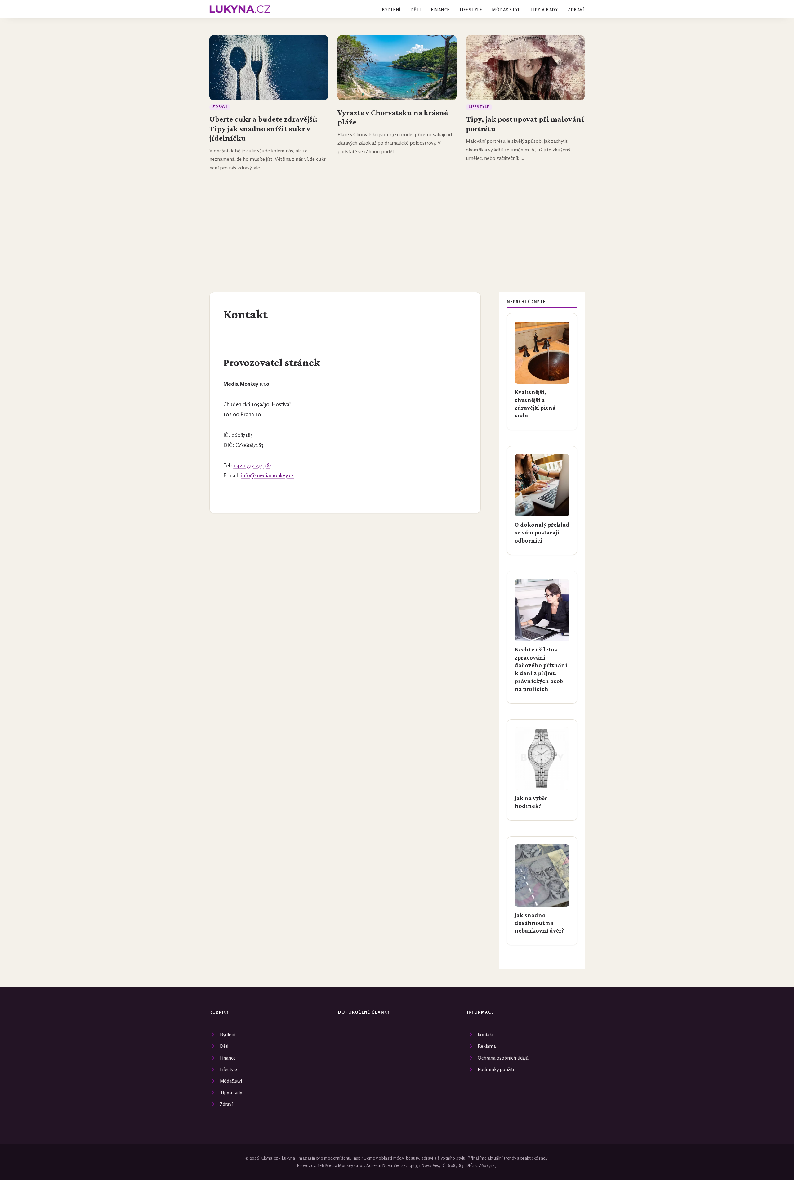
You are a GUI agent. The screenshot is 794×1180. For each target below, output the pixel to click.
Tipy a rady (544, 9)
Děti (416, 9)
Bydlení (391, 9)
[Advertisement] (397, 222)
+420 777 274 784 (252, 465)
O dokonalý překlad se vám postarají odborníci (542, 532)
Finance (440, 9)
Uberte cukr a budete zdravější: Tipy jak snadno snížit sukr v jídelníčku (263, 128)
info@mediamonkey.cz (267, 475)
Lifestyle (471, 9)
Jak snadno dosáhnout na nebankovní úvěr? (539, 923)
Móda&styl (506, 9)
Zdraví (576, 9)
